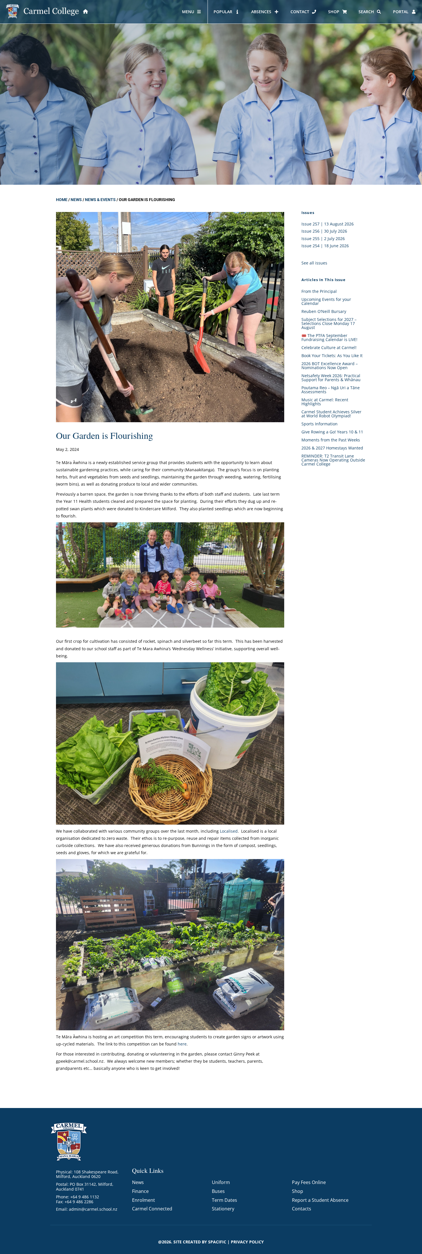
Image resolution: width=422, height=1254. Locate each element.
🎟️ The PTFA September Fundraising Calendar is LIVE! (329, 337)
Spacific (217, 1242)
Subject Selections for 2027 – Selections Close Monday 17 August (329, 323)
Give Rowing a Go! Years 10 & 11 (332, 432)
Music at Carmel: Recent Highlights (324, 401)
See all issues (314, 263)
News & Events (100, 199)
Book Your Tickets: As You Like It (332, 355)
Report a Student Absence (320, 1200)
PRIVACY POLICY (247, 1242)
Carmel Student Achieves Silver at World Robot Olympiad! (331, 413)
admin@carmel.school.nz (93, 1209)
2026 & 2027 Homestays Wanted (332, 448)
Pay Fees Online (309, 1182)
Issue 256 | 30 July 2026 (324, 231)
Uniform (221, 1182)
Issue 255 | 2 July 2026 (323, 238)
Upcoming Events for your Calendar (326, 301)
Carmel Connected (152, 1209)
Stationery (223, 1209)
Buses (218, 1191)
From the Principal (319, 291)
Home (61, 199)
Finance (140, 1191)
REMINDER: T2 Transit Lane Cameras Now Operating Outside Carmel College (333, 460)
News (76, 199)
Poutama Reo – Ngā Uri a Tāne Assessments (330, 389)
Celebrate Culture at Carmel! (329, 347)
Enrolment (143, 1200)
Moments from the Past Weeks (330, 440)
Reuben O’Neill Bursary (323, 311)
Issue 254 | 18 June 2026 (325, 245)
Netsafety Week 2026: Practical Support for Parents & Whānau (331, 377)
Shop (297, 1191)
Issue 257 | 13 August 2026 (327, 224)
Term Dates (224, 1200)
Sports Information (319, 424)
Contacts (301, 1209)
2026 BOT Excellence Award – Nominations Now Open (329, 365)
